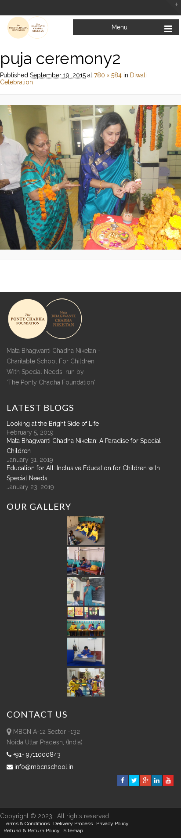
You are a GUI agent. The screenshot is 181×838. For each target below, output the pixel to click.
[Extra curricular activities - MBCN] (87, 542)
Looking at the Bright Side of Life (53, 423)
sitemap (73, 830)
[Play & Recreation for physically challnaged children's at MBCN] (86, 694)
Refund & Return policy (32, 830)
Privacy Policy (112, 823)
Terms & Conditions (27, 823)
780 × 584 (108, 75)
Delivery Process (73, 823)
